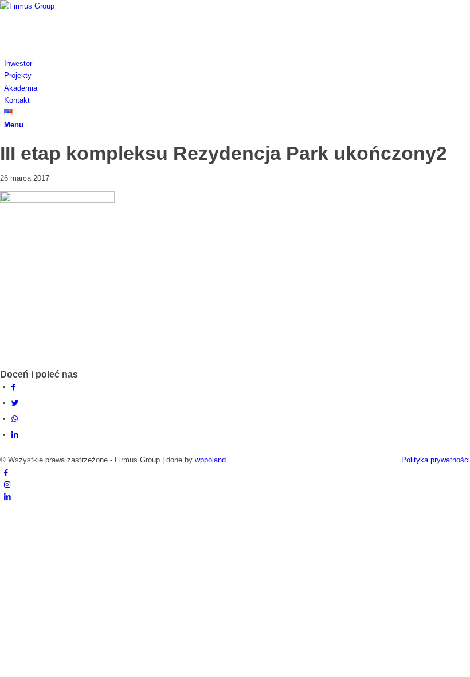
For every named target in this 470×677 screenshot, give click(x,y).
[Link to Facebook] (6, 472)
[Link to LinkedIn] (7, 496)
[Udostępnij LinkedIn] (14, 434)
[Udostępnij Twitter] (14, 403)
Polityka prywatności (435, 460)
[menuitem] (237, 63)
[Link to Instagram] (7, 484)
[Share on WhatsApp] (14, 418)
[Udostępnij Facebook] (13, 387)
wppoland (210, 460)
